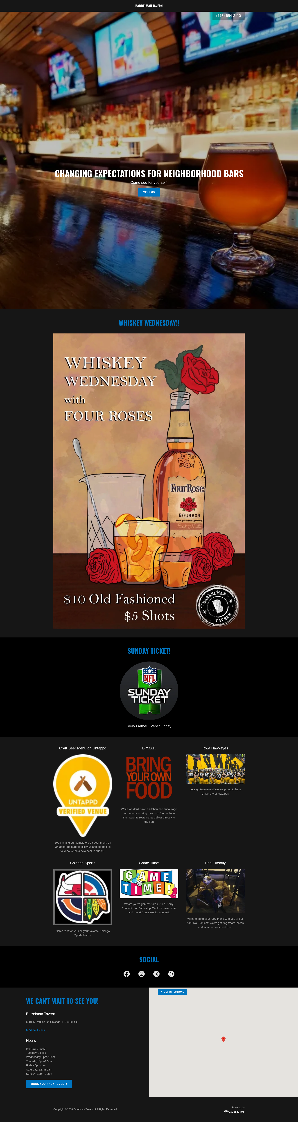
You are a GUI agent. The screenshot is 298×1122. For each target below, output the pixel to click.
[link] (149, 6)
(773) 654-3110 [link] (228, 15)
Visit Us (149, 192)
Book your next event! (49, 1084)
